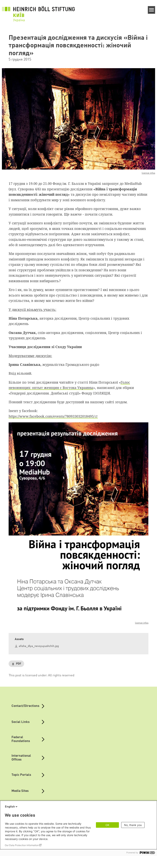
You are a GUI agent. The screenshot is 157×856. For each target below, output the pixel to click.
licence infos (148, 173)
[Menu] (151, 10)
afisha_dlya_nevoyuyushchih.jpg (39, 646)
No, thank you (133, 825)
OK (107, 825)
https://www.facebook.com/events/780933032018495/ (52, 416)
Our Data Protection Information (22, 845)
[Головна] (38, 11)
